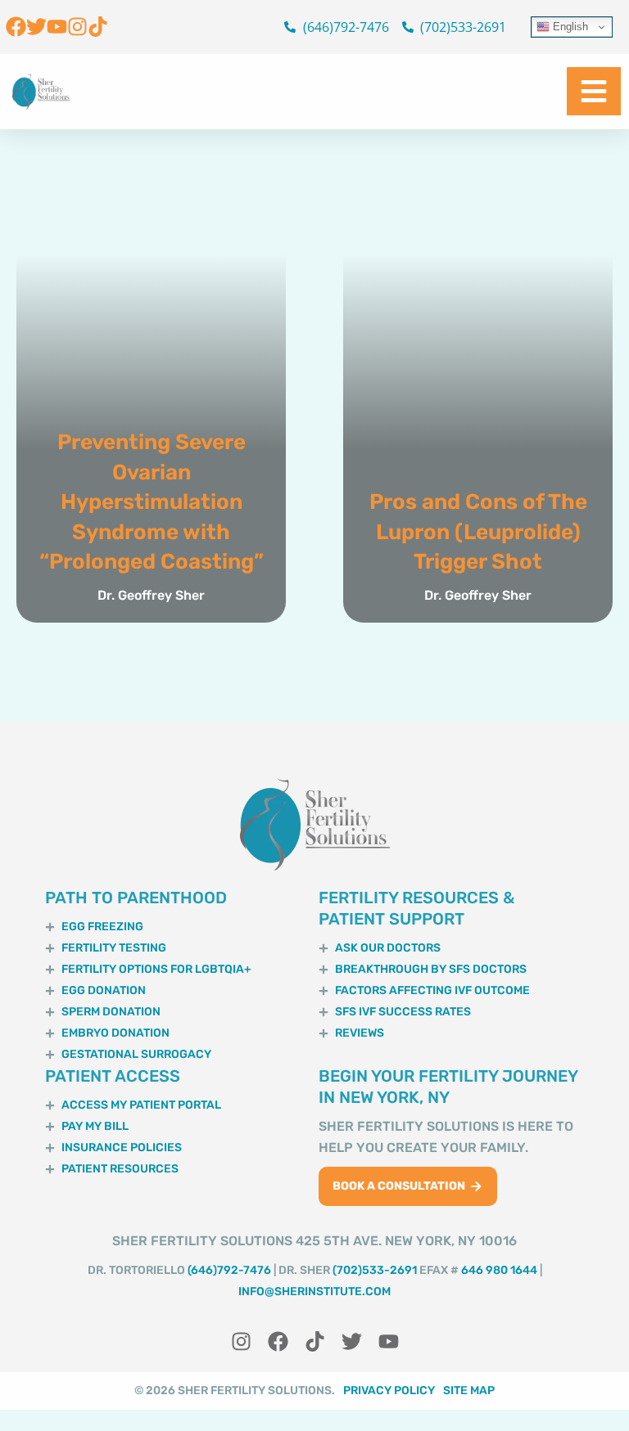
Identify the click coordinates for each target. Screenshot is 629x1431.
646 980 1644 (499, 1270)
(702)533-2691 (375, 1270)
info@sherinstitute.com (314, 1291)
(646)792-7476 (229, 1270)
